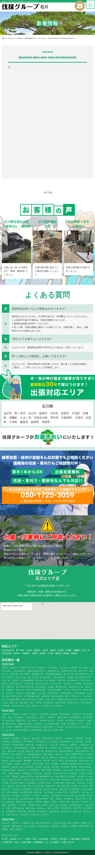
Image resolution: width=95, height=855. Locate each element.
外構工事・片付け (12, 842)
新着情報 (39, 842)
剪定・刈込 (32, 839)
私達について (17, 839)
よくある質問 (52, 842)
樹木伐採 (44, 839)
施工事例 (27, 842)
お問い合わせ (68, 842)
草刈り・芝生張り (60, 839)
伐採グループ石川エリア (45, 852)
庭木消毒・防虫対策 (80, 839)
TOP (6, 839)
